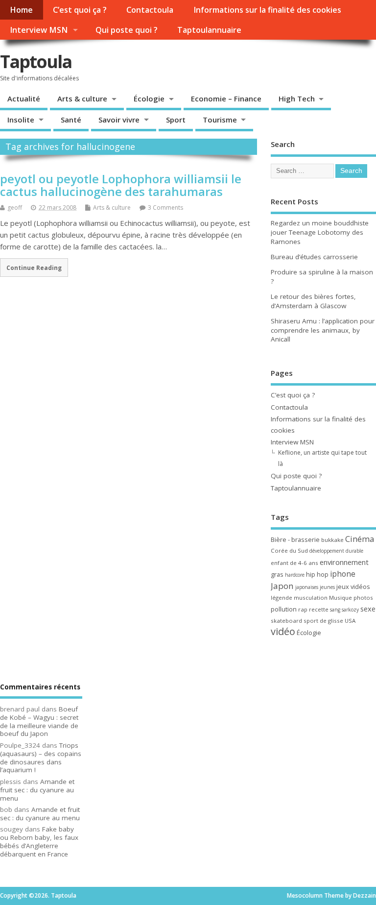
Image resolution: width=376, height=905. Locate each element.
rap (302, 609)
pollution (284, 609)
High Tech (297, 98)
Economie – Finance (226, 98)
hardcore (295, 574)
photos (363, 597)
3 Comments (165, 207)
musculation (311, 597)
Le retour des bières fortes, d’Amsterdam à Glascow (313, 301)
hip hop (317, 574)
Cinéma (359, 538)
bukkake (332, 539)
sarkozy (350, 609)
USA (350, 620)
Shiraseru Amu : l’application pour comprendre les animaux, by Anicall (323, 330)
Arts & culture (82, 98)
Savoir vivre (119, 119)
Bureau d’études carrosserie (314, 256)
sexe (368, 608)
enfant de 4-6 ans (294, 562)
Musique (340, 597)
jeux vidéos (353, 586)
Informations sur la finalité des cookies (267, 9)
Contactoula (149, 9)
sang (335, 609)
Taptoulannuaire (209, 29)
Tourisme (220, 119)
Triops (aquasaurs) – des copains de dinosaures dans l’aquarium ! (40, 757)
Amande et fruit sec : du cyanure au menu (37, 790)
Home (21, 9)
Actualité (23, 98)
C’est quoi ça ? (80, 9)
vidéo (283, 631)
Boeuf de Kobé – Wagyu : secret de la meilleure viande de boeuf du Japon (39, 721)
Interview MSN (39, 29)
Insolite (20, 119)
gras (277, 574)
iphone (342, 573)
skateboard (286, 620)
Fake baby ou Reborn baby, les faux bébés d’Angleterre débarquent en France (39, 841)
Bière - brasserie (295, 539)
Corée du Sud (289, 550)
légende (281, 597)
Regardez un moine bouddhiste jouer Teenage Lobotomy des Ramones (320, 232)
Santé (71, 119)
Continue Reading (34, 267)
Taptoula (35, 61)
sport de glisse (323, 620)
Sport (176, 119)
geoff (14, 207)
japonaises (306, 587)
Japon (282, 585)
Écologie (149, 98)
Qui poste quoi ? (126, 29)
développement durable (336, 550)
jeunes (327, 587)
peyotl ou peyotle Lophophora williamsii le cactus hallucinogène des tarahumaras (120, 185)
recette (319, 609)
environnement (344, 562)
